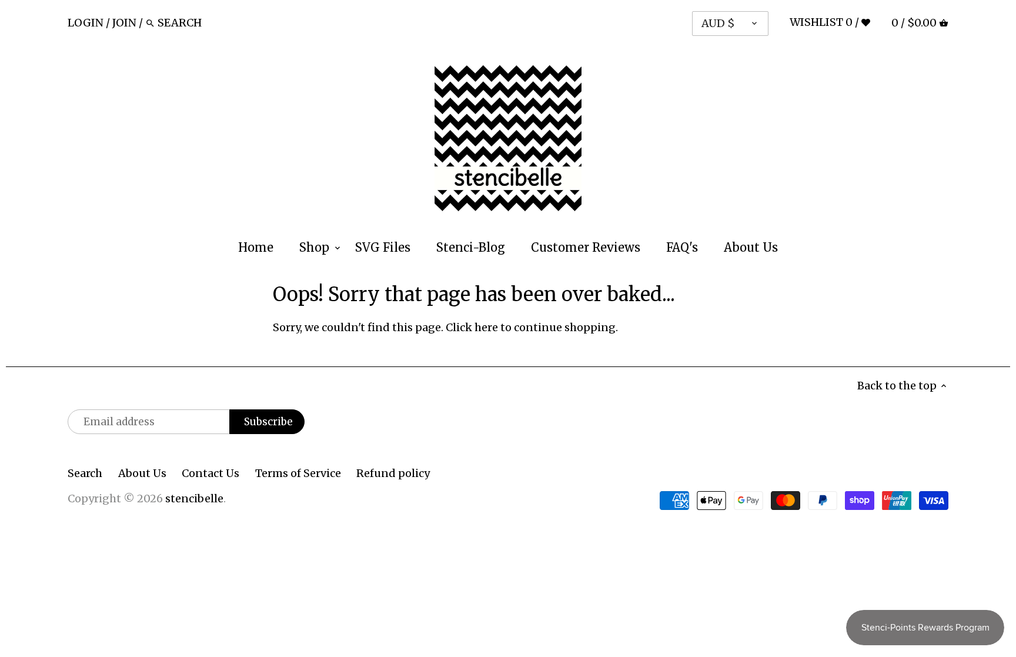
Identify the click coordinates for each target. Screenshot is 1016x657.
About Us (142, 473)
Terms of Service (298, 473)
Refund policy (393, 473)
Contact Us (210, 473)
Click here (472, 327)
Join (124, 22)
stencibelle (194, 498)
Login (85, 22)
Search (85, 473)
